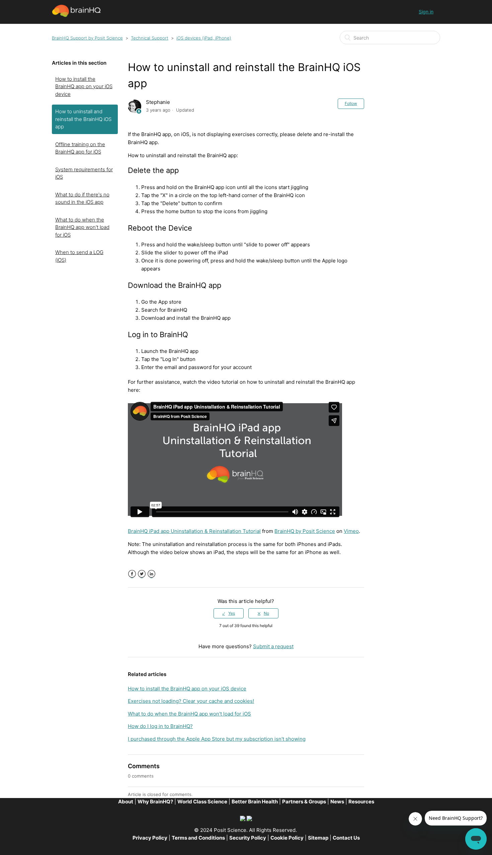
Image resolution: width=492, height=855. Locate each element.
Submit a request (273, 646)
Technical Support (149, 38)
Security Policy (247, 838)
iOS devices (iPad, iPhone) (203, 38)
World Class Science (202, 801)
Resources (361, 801)
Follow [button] (351, 103)
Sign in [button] (426, 11)
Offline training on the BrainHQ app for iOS (80, 148)
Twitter (142, 574)
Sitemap (318, 838)
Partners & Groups (304, 801)
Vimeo (351, 531)
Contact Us (346, 838)
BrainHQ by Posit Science (304, 531)
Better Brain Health (255, 801)
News (337, 801)
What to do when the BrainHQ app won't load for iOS (82, 227)
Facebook (132, 574)
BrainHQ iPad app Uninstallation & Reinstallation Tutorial (194, 531)
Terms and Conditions (198, 838)
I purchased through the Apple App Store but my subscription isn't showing (217, 739)
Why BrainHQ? (155, 801)
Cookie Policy (287, 838)
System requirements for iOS (84, 173)
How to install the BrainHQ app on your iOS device (83, 86)
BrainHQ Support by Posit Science (87, 38)
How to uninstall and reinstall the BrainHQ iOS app (83, 119)
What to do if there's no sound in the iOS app (82, 198)
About (125, 801)
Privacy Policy (150, 838)
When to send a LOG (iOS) (79, 256)
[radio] (229, 613)
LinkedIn (151, 574)
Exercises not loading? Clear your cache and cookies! (191, 701)
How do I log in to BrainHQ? (160, 726)
